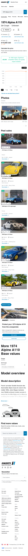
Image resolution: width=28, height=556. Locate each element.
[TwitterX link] (5, 467)
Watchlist (11, 6)
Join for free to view (6, 36)
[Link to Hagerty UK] (7, 544)
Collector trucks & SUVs (6, 501)
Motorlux (16, 499)
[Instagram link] (8, 467)
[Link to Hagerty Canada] (5, 544)
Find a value (4, 6)
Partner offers (4, 522)
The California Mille (18, 494)
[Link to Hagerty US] (2, 544)
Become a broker (5, 512)
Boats (3, 505)
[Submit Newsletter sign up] (24, 477)
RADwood (17, 501)
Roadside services (5, 531)
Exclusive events (5, 526)
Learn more (14, 338)
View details (4, 159)
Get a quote (14, 335)
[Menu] (26, 2)
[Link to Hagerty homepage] (8, 463)
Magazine (3, 524)
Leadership (17, 523)
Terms (16, 539)
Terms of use (7, 550)
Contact (16, 529)
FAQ (15, 536)
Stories (16, 508)
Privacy (16, 537)
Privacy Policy (23, 480)
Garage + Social (18, 515)
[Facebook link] (2, 467)
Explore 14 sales (6, 304)
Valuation (3, 520)
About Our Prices (17, 440)
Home (16, 520)
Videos (16, 506)
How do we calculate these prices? (10, 93)
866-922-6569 (4, 533)
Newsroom (17, 527)
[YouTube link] (10, 467)
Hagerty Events (18, 491)
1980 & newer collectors (6, 498)
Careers (16, 525)
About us (16, 522)
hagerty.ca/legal (6, 448)
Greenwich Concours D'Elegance (19, 497)
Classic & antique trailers (6, 503)
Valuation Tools (14, 2)
